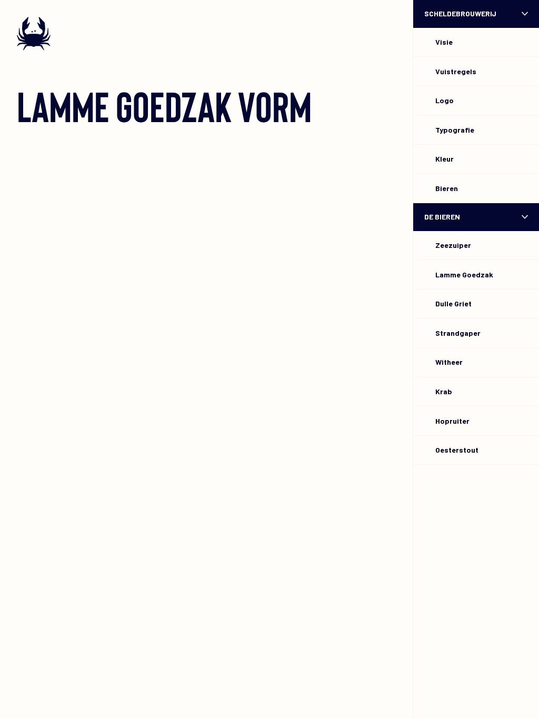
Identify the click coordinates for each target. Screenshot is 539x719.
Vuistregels (455, 71)
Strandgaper (458, 332)
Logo (444, 100)
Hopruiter (452, 420)
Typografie (454, 129)
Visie (444, 41)
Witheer (449, 361)
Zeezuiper (453, 245)
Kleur (444, 158)
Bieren (446, 188)
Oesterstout (456, 449)
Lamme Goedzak (464, 274)
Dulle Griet (453, 303)
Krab (443, 391)
